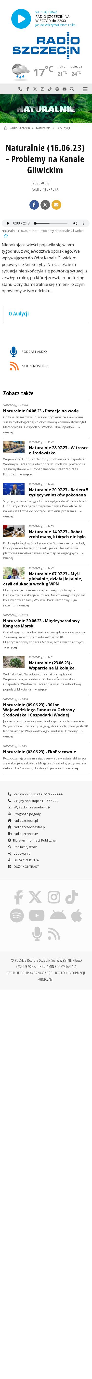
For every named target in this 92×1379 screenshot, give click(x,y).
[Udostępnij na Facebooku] (34, 205)
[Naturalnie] (46, 108)
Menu (85, 89)
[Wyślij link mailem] (56, 205)
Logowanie (21, 853)
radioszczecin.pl (25, 820)
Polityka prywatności (37, 972)
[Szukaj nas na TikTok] (72, 891)
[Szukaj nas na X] (35, 891)
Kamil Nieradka (45, 189)
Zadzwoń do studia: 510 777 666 (38, 794)
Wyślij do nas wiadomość (64, 89)
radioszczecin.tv (25, 833)
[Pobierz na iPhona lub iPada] (77, 909)
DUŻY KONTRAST (26, 866)
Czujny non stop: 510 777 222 (36, 801)
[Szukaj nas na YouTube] (37, 909)
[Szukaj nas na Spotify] (16, 909)
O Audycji (63, 128)
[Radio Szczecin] (46, 45)
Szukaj (72, 89)
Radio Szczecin (20, 128)
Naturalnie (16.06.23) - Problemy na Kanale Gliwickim (45, 159)
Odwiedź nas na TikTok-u (49, 89)
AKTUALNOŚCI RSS (35, 365)
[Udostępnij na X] (45, 205)
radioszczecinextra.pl (29, 827)
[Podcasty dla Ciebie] (37, 927)
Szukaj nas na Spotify (57, 89)
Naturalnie (43, 128)
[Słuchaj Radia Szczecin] (21, 19)
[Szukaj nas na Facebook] (18, 891)
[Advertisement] (46, 1043)
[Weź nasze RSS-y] (54, 927)
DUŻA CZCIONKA (26, 860)
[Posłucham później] (5, 235)
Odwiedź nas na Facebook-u (27, 89)
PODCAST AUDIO (34, 351)
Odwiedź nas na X (35, 89)
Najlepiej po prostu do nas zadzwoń (20, 89)
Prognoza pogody (27, 814)
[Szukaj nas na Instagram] (54, 891)
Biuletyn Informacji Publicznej (34, 840)
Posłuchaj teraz (25, 847)
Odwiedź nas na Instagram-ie (42, 89)
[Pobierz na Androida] (58, 909)
